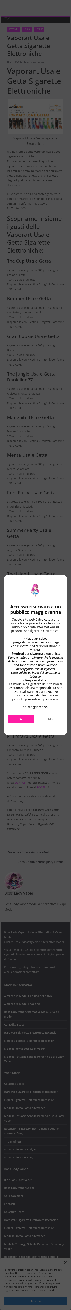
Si (20, 719)
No (50, 719)
